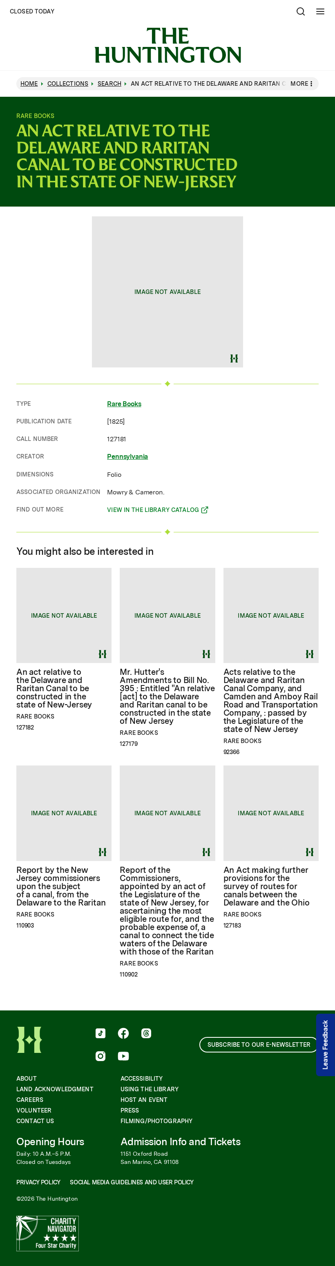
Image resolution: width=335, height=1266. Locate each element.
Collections (68, 84)
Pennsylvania (127, 457)
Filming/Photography (157, 1121)
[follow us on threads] (146, 1034)
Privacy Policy (38, 1182)
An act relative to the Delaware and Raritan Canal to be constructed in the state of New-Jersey (54, 688)
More (299, 83)
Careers (29, 1100)
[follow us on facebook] (123, 1034)
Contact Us (35, 1121)
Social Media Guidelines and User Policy (131, 1182)
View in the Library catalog (153, 511)
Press (130, 1110)
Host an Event (144, 1100)
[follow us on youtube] (123, 1057)
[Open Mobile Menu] (320, 11)
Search (109, 84)
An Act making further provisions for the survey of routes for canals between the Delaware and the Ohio (266, 886)
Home (29, 84)
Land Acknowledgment (55, 1089)
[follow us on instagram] (100, 1057)
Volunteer (33, 1110)
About (26, 1078)
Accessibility (142, 1078)
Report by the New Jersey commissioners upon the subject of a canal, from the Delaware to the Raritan (60, 886)
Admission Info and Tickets (181, 1142)
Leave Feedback (325, 1045)
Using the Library (150, 1089)
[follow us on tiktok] (100, 1034)
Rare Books (124, 404)
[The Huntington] (167, 45)
